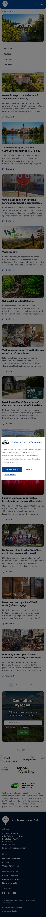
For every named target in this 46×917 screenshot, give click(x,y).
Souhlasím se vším (12, 469)
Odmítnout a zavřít (10, 475)
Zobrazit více (29, 469)
